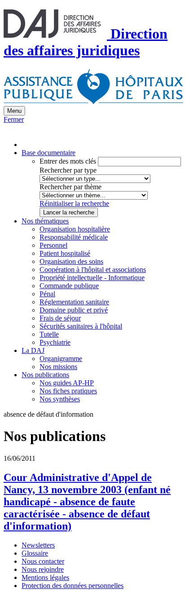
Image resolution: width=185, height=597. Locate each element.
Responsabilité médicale (74, 237)
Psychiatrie (55, 342)
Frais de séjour (60, 318)
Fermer (14, 119)
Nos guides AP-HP (67, 383)
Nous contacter (43, 561)
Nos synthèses (60, 399)
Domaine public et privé (74, 310)
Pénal (47, 294)
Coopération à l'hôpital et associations (93, 269)
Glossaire (35, 553)
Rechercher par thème (70, 187)
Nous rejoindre (43, 569)
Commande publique (69, 286)
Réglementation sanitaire (74, 302)
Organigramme (61, 358)
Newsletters (38, 545)
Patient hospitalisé (65, 253)
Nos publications (45, 375)
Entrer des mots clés (68, 161)
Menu (14, 110)
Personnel (53, 245)
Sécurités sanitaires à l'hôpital (81, 326)
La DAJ (33, 350)
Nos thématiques (45, 221)
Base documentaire (48, 152)
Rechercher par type (68, 170)
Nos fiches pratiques (68, 391)
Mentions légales (45, 577)
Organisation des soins (71, 261)
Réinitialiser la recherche (74, 203)
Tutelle (49, 334)
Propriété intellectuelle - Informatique (92, 277)
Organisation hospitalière (75, 229)
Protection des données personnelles (72, 585)
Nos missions (58, 366)
